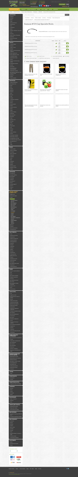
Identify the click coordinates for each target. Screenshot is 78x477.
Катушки (11, 48)
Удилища (11, 45)
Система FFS (12, 173)
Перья (11, 85)
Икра (11, 142)
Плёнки (11, 105)
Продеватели (12, 326)
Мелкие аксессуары (13, 38)
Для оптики (12, 281)
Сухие (11, 158)
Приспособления (13, 260)
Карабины (12, 74)
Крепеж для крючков (13, 227)
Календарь (12, 392)
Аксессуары (12, 261)
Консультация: (33, 4)
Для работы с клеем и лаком (15, 361)
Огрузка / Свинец (13, 111)
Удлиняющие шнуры (13, 57)
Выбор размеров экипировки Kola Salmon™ (42, 19)
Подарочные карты (14, 382)
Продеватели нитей (13, 258)
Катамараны (12, 377)
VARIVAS (12, 219)
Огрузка (11, 76)
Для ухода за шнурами (14, 275)
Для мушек (12, 317)
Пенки (11, 122)
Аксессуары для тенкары (14, 409)
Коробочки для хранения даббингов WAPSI (62, 105)
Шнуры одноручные (13, 53)
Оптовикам (49, 17)
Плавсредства (13, 376)
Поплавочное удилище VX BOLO (16, 416)
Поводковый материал (14, 63)
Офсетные (13, 208)
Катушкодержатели (13, 362)
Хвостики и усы (12, 119)
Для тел (11, 124)
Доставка (44, 17)
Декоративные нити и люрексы (15, 358)
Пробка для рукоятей (14, 365)
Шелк (11, 93)
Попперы (11, 121)
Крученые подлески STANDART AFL (46, 75)
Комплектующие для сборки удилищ (15, 354)
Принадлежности (13, 229)
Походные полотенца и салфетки (14, 322)
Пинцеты (11, 257)
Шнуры (11, 445)
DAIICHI (12, 221)
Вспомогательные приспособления (13, 69)
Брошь (11, 389)
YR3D (11, 188)
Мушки (38, 9)
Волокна (11, 94)
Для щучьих (13, 205)
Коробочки (12, 171)
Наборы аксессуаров (13, 300)
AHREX (12, 209)
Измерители (12, 264)
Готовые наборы (13, 44)
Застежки (11, 428)
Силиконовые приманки (14, 437)
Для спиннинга (13, 419)
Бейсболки (12, 36)
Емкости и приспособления (15, 270)
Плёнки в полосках (13, 107)
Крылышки (12, 116)
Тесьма (11, 130)
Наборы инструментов (14, 238)
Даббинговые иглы (13, 255)
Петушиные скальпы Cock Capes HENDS (62, 90)
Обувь (11, 21)
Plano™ (11, 182)
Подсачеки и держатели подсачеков (14, 309)
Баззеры (11, 162)
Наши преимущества (56, 17)
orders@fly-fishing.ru (22, 3)
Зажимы (11, 249)
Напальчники (12, 306)
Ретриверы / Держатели (14, 318)
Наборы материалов (13, 82)
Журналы (11, 400)
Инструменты (13, 232)
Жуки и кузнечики (13, 153)
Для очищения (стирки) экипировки (14, 284)
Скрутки (11, 133)
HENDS (12, 215)
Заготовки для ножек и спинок (15, 139)
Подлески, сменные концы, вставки (15, 61)
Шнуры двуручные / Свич (14, 54)
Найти (67, 14)
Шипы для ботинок (13, 22)
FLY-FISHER (13, 211)
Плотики (11, 379)
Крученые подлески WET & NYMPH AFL (61, 75)
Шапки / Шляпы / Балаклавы (15, 35)
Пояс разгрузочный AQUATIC (15, 324)
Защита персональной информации (14, 474)
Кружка (11, 394)
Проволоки (12, 113)
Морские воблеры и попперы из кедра (15, 434)
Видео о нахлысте (13, 398)
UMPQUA (12, 223)
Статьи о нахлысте (31, 9)
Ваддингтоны (12, 194)
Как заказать (27, 17)
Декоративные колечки (14, 356)
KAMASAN (40, 11)
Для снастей (12, 343)
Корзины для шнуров (13, 305)
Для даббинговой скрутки (14, 263)
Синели (11, 88)
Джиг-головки (12, 427)
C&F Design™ (12, 176)
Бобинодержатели (13, 241)
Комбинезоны (12, 24)
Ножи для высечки (13, 240)
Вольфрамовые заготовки (14, 138)
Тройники (11, 226)
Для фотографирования (14, 314)
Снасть (11, 42)
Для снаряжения (13, 342)
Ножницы (11, 244)
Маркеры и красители (14, 277)
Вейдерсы (12, 16)
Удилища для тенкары (14, 406)
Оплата (32, 17)
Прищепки (12, 243)
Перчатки (11, 33)
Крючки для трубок (13, 195)
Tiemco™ (11, 187)
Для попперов (13, 204)
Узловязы (11, 247)
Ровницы (11, 128)
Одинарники (35, 11)
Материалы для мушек (14, 443)
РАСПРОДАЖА (13, 440)
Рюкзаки (11, 339)
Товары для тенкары (15, 404)
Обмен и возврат (38, 17)
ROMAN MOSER (14, 220)
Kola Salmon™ (12, 181)
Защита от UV (12, 285)
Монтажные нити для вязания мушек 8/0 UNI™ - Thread (45, 90)
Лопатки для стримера (14, 135)
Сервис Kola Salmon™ (29, 19)
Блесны (11, 422)
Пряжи (11, 108)
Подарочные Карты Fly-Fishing (15, 383)
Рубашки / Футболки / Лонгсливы (15, 30)
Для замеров (12, 312)
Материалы (12, 80)
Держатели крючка (13, 359)
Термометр (12, 329)
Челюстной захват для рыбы (15, 330)
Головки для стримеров (14, 99)
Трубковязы (12, 246)
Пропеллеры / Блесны (14, 136)
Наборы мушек (12, 148)
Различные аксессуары (14, 302)
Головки (11, 97)
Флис (11, 25)
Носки (11, 32)
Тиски (11, 233)
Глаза (11, 96)
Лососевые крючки (14, 200)
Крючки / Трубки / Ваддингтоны (27, 11)
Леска (11, 431)
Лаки (11, 272)
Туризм (11, 371)
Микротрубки (12, 125)
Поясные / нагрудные (14, 348)
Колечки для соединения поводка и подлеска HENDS (31, 90)
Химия (11, 269)
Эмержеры (12, 161)
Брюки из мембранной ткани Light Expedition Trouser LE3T (31, 75)
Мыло (11, 287)
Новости (23, 9)
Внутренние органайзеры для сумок (15, 351)
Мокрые (11, 164)
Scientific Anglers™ (13, 184)
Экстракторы (12, 332)
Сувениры (12, 386)
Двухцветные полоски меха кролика (45, 105)
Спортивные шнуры (13, 56)
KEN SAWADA (13, 216)
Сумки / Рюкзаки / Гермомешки (14, 335)
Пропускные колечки (13, 367)
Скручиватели (12, 252)
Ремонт (11, 39)
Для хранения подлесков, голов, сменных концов (15, 73)
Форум (50, 9)
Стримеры (12, 156)
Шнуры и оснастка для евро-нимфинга (15, 51)
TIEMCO (12, 213)
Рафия (11, 110)
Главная (11, 11)
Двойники (11, 224)
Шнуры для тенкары (13, 407)
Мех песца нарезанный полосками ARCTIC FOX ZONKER (31, 105)
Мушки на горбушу (13, 150)
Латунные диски (13, 104)
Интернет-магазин (14, 9)
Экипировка (13, 14)
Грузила (11, 425)
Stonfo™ (11, 185)
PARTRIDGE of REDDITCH (15, 217)
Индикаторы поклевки (14, 70)
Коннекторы (12, 66)
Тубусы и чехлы (13, 47)
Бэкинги (11, 59)
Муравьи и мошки (13, 167)
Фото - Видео (45, 9)
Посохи (11, 320)
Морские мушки (13, 165)
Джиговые (12, 201)
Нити (11, 127)
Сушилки (11, 327)
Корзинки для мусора (14, 235)
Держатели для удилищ (14, 303)
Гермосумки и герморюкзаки (15, 340)
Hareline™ (12, 179)
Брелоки (11, 388)
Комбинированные (13, 266)
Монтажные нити (13, 364)
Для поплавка (13, 412)
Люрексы (11, 91)
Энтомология (12, 315)
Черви (11, 144)
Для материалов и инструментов (16, 337)
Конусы (11, 102)
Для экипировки (13, 345)
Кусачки (11, 299)
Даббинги (11, 90)
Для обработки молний (14, 280)
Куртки (11, 19)
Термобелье (12, 27)
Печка (11, 373)
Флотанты (12, 278)
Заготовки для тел (13, 141)
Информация (13, 397)
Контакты (55, 9)
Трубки (11, 197)
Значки (11, 391)
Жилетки (11, 18)
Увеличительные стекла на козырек (15, 297)
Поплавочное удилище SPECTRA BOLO (16, 414)
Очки (11, 293)
